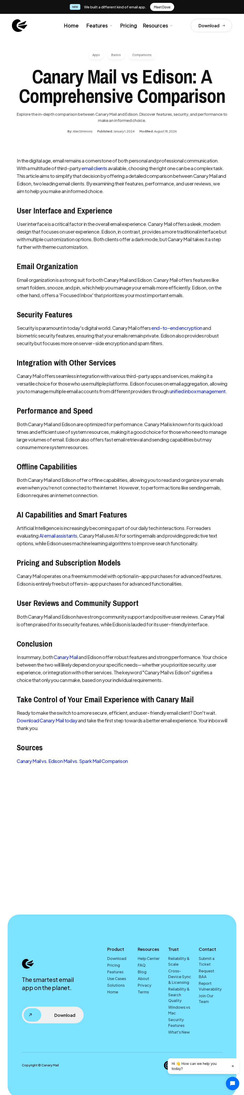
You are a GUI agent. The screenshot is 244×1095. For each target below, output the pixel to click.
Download (116, 958)
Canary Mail (66, 657)
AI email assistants (58, 536)
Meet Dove (162, 7)
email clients (94, 168)
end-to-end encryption (176, 328)
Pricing (128, 25)
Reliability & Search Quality (179, 994)
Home (71, 25)
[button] (98, 25)
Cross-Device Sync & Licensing (179, 976)
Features (97, 25)
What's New (179, 1032)
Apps (96, 55)
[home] (19, 25)
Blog (142, 971)
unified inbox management (197, 391)
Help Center (149, 958)
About (143, 978)
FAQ (142, 965)
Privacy (144, 985)
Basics (116, 55)
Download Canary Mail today (47, 720)
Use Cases (116, 978)
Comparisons (142, 55)
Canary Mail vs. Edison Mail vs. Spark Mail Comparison (72, 761)
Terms (143, 991)
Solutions (116, 985)
